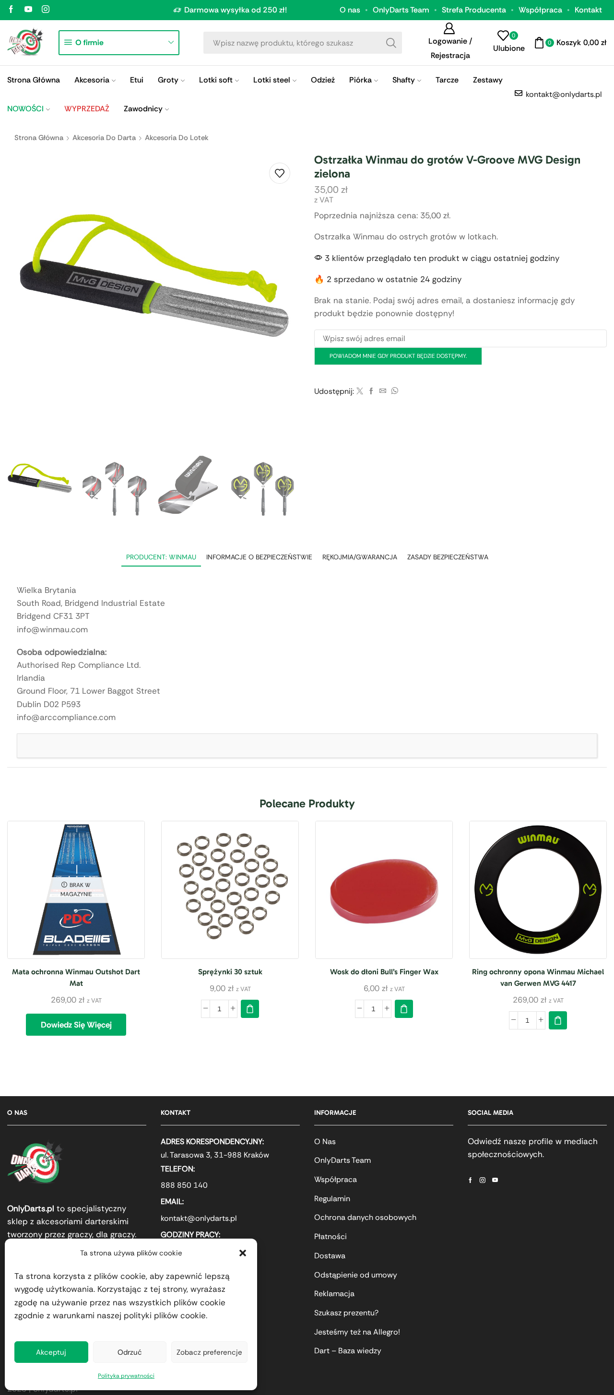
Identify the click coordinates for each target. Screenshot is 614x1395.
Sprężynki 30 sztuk (230, 971)
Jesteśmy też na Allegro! (357, 1332)
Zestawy (488, 80)
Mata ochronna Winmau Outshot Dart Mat (76, 977)
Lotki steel (271, 80)
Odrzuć (130, 1352)
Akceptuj (51, 1352)
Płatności (330, 1236)
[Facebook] (11, 9)
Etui (136, 80)
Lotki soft (216, 80)
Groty (168, 80)
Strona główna (38, 137)
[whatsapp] (393, 391)
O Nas (325, 1141)
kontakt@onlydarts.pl (199, 1218)
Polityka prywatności (126, 1376)
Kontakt (588, 10)
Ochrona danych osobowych (365, 1217)
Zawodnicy (143, 109)
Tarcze (447, 80)
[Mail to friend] (383, 391)
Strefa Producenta (474, 10)
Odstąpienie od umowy (355, 1275)
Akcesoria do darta (104, 137)
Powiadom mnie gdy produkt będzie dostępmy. (398, 356)
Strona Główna (33, 80)
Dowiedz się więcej (76, 1024)
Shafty (403, 80)
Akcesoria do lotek (177, 137)
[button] (243, 1253)
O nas (350, 10)
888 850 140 (184, 1185)
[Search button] (391, 43)
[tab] (161, 557)
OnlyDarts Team (401, 10)
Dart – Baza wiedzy (347, 1351)
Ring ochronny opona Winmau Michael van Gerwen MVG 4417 (538, 977)
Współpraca (540, 10)
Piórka (360, 80)
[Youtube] (28, 9)
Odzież (323, 80)
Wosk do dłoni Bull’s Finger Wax (384, 971)
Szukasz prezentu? (346, 1313)
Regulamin (332, 1199)
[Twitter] (360, 391)
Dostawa (329, 1256)
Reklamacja (334, 1294)
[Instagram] (45, 9)
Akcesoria (91, 80)
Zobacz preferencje (209, 1352)
